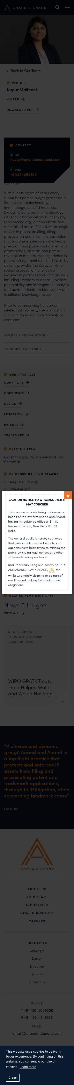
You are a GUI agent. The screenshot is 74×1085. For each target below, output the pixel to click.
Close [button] (13, 1077)
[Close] (68, 495)
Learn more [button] (28, 1067)
